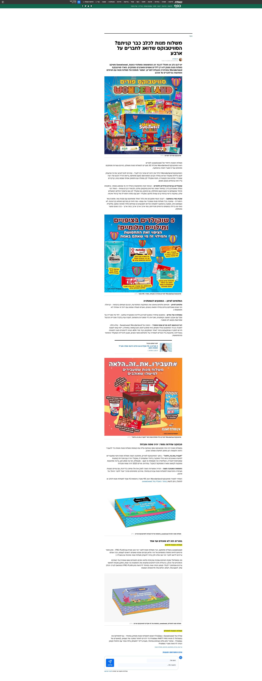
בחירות (157, 2)
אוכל (132, 2)
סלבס (143, 2)
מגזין (154, 6)
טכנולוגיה (111, 2)
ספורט (164, 2)
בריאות (126, 2)
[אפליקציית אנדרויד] (91, 6)
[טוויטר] (85, 6)
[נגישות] (3, 2)
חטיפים (165, 647)
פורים (175, 647)
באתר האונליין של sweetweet (154, 482)
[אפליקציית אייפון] (88, 6)
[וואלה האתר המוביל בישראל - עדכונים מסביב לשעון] (178, 2)
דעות (159, 6)
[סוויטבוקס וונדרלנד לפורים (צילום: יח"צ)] (143, 117)
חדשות (170, 2)
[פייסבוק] (82, 6)
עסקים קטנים (148, 6)
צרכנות (164, 6)
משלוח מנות (158, 647)
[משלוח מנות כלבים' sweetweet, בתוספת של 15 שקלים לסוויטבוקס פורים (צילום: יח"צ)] (143, 511)
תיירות (119, 2)
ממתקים (170, 647)
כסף (138, 2)
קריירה (140, 6)
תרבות (150, 2)
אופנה (104, 2)
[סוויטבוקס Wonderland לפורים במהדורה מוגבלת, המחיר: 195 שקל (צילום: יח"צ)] (143, 255)
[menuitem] (169, 2)
